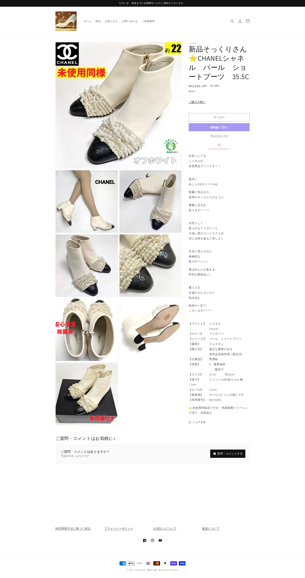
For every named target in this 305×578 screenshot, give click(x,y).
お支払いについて (165, 528)
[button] (232, 21)
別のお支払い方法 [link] (219, 135)
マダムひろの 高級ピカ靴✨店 (147, 570)
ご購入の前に (197, 102)
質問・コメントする (230, 453)
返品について (211, 528)
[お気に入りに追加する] (219, 145)
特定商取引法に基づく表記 (73, 528)
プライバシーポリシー (119, 528)
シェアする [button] (199, 422)
